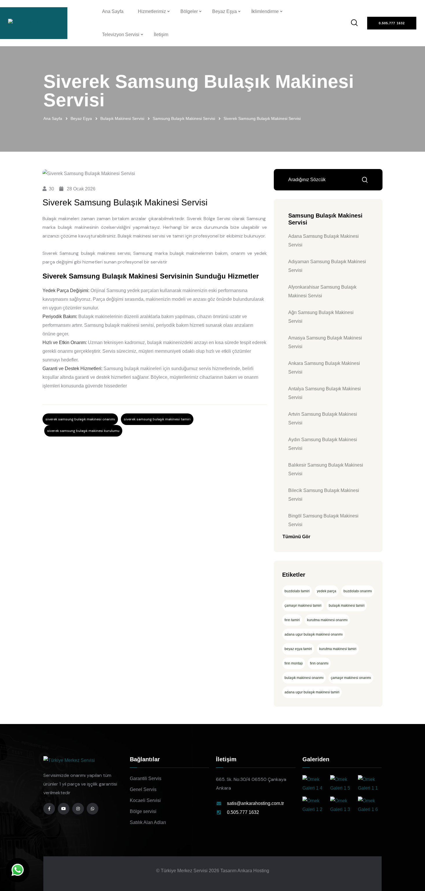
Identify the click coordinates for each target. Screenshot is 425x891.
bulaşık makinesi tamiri (347, 606)
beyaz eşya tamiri (298, 649)
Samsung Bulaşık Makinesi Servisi (184, 118)
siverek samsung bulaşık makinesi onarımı (80, 419)
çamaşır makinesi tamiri (302, 606)
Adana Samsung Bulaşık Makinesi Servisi (323, 240)
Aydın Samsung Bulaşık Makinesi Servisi (322, 444)
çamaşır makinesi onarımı (351, 678)
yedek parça (326, 591)
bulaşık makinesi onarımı (304, 678)
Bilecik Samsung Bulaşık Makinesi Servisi (323, 495)
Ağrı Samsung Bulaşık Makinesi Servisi (321, 317)
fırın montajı (293, 663)
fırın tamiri (292, 620)
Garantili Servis (145, 778)
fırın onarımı (319, 663)
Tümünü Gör (296, 536)
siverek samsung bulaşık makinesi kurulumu (83, 430)
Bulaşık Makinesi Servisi (122, 118)
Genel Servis (143, 789)
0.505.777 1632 (243, 812)
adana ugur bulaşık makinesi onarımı (313, 634)
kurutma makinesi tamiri (337, 649)
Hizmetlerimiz (152, 11)
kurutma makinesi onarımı (327, 620)
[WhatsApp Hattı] (92, 808)
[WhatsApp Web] (17, 870)
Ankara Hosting (253, 870)
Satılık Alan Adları (148, 822)
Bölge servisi (143, 811)
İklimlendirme (265, 11)
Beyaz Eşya (224, 11)
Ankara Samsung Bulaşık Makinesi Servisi (324, 367)
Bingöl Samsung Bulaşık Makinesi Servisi (323, 520)
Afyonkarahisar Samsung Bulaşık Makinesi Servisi (322, 291)
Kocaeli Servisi (145, 800)
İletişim (161, 34)
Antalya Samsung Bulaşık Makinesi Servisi (324, 393)
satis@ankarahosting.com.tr (255, 803)
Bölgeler (189, 11)
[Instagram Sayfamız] (78, 808)
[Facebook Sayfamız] (49, 808)
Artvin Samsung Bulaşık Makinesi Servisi (322, 418)
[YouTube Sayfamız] (63, 808)
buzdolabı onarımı (357, 591)
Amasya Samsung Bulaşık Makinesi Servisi (325, 342)
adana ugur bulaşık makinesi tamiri (311, 692)
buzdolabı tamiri (297, 591)
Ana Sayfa (112, 11)
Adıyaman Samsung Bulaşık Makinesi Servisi (327, 266)
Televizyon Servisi (120, 34)
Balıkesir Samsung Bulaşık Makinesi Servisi (325, 469)
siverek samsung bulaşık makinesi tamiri (157, 419)
